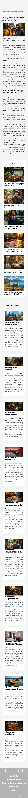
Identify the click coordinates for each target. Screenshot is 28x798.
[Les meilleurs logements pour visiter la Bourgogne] (14, 262)
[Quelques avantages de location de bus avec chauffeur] (14, 217)
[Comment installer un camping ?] (14, 406)
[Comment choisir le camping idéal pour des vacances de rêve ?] (14, 726)
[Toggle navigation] (4, 2)
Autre (8, 10)
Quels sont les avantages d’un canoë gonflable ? (13, 690)
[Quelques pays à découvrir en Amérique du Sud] (14, 283)
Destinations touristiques (14, 783)
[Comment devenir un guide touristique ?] (14, 196)
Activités (14, 776)
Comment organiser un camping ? (11, 598)
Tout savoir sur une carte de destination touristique (13, 250)
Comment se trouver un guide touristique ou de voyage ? (13, 506)
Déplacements (14, 779)
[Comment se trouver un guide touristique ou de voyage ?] (14, 496)
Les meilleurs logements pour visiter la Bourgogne (13, 272)
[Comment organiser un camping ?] (14, 590)
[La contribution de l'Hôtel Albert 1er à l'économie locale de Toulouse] (14, 635)
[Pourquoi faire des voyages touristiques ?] (14, 174)
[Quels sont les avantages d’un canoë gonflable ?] (14, 680)
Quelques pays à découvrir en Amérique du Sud (13, 293)
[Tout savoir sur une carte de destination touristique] (14, 240)
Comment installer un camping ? (11, 414)
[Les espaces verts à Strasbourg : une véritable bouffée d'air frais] (14, 361)
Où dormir (14, 786)
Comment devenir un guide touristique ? (11, 206)
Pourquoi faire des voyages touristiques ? (14, 184)
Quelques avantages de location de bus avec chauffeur (13, 228)
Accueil (3, 10)
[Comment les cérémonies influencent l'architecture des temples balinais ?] (14, 316)
